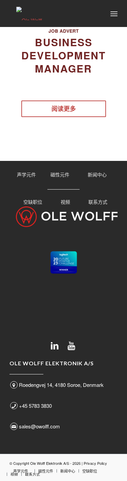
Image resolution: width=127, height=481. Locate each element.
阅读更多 (63, 108)
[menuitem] (114, 13)
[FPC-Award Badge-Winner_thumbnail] (63, 262)
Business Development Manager (63, 55)
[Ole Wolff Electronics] (52, 13)
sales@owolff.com (39, 426)
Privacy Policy (95, 463)
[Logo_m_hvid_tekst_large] (67, 216)
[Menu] (114, 13)
